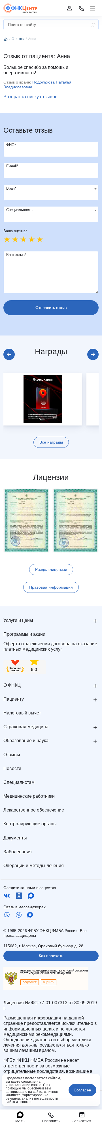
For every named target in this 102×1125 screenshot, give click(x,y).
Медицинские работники (29, 796)
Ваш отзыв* (16, 255)
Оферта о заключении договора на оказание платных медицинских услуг (50, 646)
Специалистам (19, 782)
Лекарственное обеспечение (33, 810)
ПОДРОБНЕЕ (30, 982)
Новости (12, 768)
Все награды (51, 442)
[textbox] (51, 188)
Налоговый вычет (22, 712)
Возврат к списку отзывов (30, 96)
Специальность (19, 210)
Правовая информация (51, 587)
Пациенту (13, 699)
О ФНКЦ (12, 685)
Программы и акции (24, 634)
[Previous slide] (9, 354)
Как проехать (51, 955)
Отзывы (11, 754)
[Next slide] (93, 354)
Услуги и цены (18, 620)
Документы (15, 837)
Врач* (11, 188)
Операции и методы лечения (33, 865)
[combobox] (51, 193)
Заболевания (17, 851)
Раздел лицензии (51, 569)
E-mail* (12, 166)
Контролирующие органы (30, 823)
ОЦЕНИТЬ (48, 982)
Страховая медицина (25, 726)
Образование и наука (25, 740)
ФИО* (11, 145)
